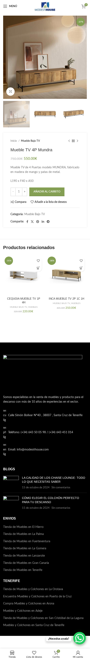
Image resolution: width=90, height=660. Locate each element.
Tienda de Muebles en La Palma (23, 534)
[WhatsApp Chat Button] (79, 638)
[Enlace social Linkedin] (42, 221)
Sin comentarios (60, 487)
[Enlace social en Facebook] (27, 221)
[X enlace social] (32, 221)
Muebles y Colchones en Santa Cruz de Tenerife (33, 625)
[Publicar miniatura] (11, 483)
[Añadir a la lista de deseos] (38, 260)
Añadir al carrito (46, 191)
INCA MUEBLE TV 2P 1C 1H (66, 298)
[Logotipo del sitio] (44, 6)
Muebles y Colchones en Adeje (22, 610)
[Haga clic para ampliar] (10, 91)
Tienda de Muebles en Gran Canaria (26, 563)
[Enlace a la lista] (45, 432)
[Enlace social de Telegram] (48, 221)
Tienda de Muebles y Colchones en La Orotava (33, 589)
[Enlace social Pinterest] (37, 221)
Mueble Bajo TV (30, 140)
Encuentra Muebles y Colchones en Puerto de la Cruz (37, 596)
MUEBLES (32, 307)
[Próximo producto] (77, 141)
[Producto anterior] (69, 141)
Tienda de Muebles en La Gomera (24, 548)
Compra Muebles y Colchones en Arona (28, 603)
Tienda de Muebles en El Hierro (23, 527)
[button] (38, 268)
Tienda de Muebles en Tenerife (22, 570)
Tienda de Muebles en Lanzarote (24, 555)
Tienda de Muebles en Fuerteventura (26, 541)
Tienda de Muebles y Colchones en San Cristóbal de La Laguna (43, 618)
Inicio (13, 140)
